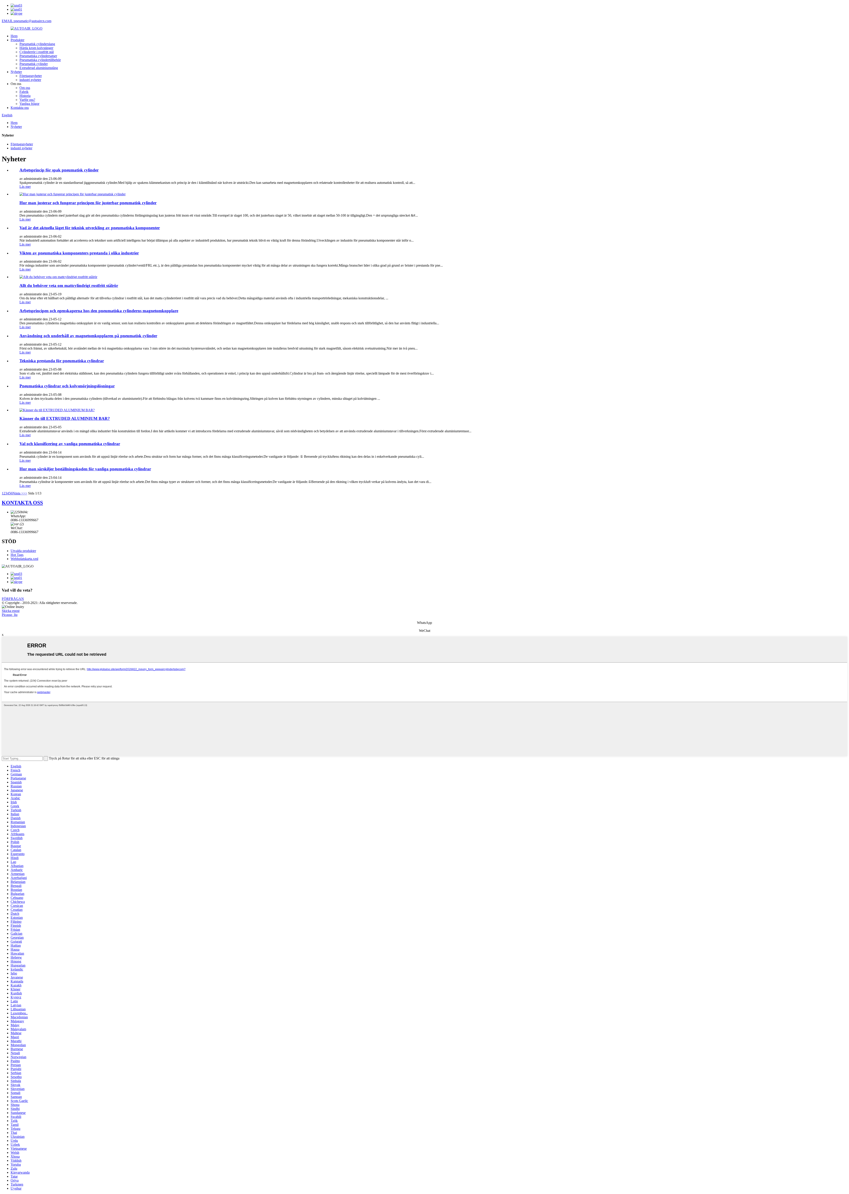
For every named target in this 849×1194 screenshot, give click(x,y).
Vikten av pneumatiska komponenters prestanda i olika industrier (79, 253)
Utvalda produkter (23, 551)
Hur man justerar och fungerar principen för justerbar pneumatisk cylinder (88, 202)
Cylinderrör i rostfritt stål (36, 52)
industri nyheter (30, 80)
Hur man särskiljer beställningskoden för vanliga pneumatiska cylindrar (85, 469)
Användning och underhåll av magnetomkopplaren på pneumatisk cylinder (88, 335)
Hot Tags (17, 555)
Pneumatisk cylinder (33, 64)
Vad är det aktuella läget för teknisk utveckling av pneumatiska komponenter (89, 227)
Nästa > (17, 493)
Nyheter (16, 72)
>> (25, 493)
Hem (14, 36)
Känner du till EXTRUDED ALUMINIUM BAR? (64, 418)
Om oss (24, 88)
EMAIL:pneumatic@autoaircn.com (26, 21)
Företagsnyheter (30, 76)
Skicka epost (10, 611)
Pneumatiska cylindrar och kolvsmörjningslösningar (67, 386)
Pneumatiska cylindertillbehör (40, 60)
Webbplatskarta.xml (24, 559)
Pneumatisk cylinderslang (37, 44)
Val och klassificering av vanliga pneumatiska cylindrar (69, 443)
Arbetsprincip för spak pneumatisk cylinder (59, 170)
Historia (25, 96)
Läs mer (25, 186)
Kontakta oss (20, 108)
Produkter (17, 40)
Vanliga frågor (29, 104)
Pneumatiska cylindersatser (38, 56)
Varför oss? (27, 100)
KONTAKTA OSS (22, 503)
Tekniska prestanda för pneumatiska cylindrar (61, 360)
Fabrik (24, 92)
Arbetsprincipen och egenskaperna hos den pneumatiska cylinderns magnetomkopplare (98, 310)
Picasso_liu (9, 615)
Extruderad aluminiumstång (38, 68)
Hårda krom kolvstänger (36, 48)
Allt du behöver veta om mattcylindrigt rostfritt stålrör (68, 285)
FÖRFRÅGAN (13, 599)
